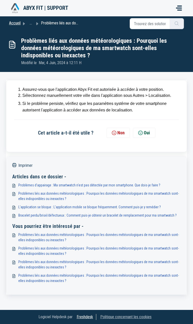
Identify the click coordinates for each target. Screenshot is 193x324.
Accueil (15, 23)
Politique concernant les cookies (126, 316)
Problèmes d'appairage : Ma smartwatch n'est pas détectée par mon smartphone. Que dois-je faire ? (89, 185)
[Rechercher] (177, 23)
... (31, 23)
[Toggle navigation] (179, 8)
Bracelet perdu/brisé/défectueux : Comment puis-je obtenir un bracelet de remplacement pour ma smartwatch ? (97, 215)
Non (121, 132)
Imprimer (25, 165)
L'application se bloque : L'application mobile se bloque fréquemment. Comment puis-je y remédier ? (89, 207)
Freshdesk (85, 316)
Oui (147, 132)
